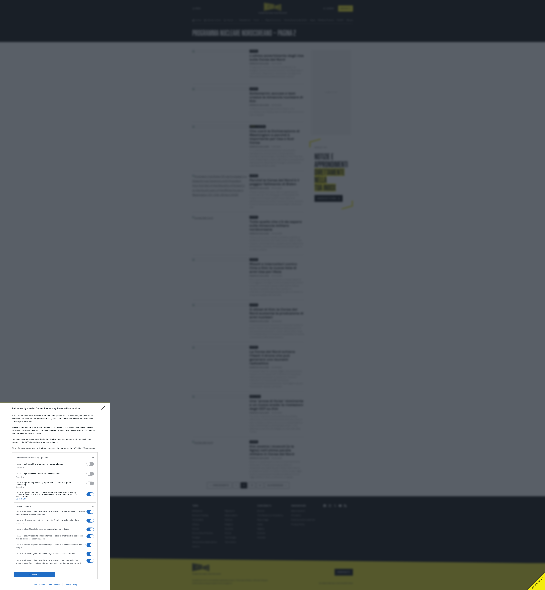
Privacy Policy (71, 584)
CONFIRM (34, 574)
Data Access (54, 584)
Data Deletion (39, 584)
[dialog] (55, 496)
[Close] (104, 408)
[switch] (90, 464)
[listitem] (55, 457)
